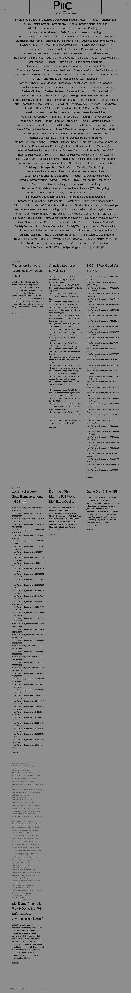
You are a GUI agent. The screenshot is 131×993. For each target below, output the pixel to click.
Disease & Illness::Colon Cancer (37, 83)
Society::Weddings (103, 222)
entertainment (56, 87)
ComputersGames (59, 74)
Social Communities (29, 222)
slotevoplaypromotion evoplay (64, 217)
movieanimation (56, 163)
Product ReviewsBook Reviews (86, 171)
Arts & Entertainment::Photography (45, 24)
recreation (105, 180)
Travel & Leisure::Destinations (96, 234)
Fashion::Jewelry (102, 87)
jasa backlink (105, 154)
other (89, 163)
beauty (85, 32)
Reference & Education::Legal (86, 192)
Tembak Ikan (109, 226)
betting (96, 32)
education (38, 87)
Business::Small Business (34, 45)
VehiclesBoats (101, 243)
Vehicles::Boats (80, 243)
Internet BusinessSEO (100, 150)
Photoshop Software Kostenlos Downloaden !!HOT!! (46, 19)
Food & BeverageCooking (60, 99)
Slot (18, 213)
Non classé (75, 163)
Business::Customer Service (98, 40)
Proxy (76, 180)
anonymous (109, 19)
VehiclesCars (34, 247)
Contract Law (109, 74)
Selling (55, 209)
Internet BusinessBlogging (29, 142)
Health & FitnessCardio (64, 116)
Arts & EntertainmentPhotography (83, 28)
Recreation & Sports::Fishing (48, 184)
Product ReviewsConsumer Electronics (45, 175)
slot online (109, 213)
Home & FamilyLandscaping (71, 129)
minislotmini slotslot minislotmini (97, 158)
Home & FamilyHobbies (57, 125)
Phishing (31, 167)
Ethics (71, 87)
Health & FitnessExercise (97, 116)
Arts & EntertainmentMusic (43, 28)
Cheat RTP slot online (59, 61)
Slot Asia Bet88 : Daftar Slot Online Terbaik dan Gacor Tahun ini (61, 213)
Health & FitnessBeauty (33, 116)
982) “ (83, 19)
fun (17, 104)
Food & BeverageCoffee (27, 99)
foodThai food (87, 99)
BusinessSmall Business (28, 57)
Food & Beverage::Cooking (62, 95)
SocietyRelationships (27, 226)
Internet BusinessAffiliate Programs (81, 137)
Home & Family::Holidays (95, 120)
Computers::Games (28, 70)
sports (94, 226)
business (87, 36)
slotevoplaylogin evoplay (27, 217)
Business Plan (104, 36)
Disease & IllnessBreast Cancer (77, 83)
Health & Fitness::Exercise (42, 112)
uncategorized (58, 243)
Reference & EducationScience (80, 205)
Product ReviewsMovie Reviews (90, 175)
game (48, 104)
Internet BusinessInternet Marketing (87, 146)
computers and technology (89, 66)
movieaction (35, 163)
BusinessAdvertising (65, 45)
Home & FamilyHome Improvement (95, 125)
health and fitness (31, 120)
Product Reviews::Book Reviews (45, 171)
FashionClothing (31, 91)
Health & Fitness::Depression (53, 108)
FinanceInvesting (32, 95)
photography (47, 167)
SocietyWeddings (76, 226)
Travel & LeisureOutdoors (66, 239)
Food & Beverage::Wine (95, 95)
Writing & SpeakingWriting (69, 247)
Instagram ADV (58, 133)
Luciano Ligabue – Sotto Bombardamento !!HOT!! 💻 (27, 496)
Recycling (103, 188)
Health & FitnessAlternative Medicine (83, 112)
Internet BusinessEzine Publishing (42, 146)
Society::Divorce (54, 222)
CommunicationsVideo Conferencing (48, 66)
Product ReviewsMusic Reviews (39, 180)
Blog (58, 36)
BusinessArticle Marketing (96, 45)
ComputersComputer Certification (94, 70)
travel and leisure (31, 243)
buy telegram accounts (60, 57)
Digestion (92, 78)
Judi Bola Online (49, 158)
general (96, 104)
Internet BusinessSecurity (68, 150)
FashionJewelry (54, 91)
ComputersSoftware (86, 74)
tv (46, 243)
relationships (110, 205)
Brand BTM (71, 36)
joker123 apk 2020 (25, 158)
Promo (65, 180)
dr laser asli (106, 83)
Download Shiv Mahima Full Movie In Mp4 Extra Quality (63, 496)
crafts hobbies (52, 78)
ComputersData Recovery (29, 74)
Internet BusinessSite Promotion (37, 154)
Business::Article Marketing (61, 40)
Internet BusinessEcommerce (99, 142)
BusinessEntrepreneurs (95, 49)
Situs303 (111, 209)
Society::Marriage (78, 222)
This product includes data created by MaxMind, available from (54, 230)
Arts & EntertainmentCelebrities (88, 24)
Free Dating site (108, 99)
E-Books (24, 87)
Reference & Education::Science (45, 196)
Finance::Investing (78, 91)
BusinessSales (99, 53)
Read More (15, 314)
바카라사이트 (97, 247)
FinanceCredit (100, 91)
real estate (89, 180)
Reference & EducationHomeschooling (90, 201)
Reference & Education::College (46, 192)
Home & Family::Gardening (61, 120)
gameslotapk (79, 104)
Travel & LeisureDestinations (31, 239)
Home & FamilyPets (103, 129)
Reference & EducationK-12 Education (36, 205)
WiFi (48, 247)
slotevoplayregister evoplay (101, 217)
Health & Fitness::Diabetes (90, 108)
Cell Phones (36, 61)
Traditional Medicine (29, 234)
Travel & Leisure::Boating (60, 234)
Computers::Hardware (57, 70)
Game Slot (61, 104)
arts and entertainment (43, 32)
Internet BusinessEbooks (63, 142)
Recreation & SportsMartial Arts (41, 188)
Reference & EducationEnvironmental (40, 201)
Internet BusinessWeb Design (77, 154)
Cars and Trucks (87, 57)
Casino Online (108, 57)
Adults (94, 19)
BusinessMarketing (75, 53)
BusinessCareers (32, 49)
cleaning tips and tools (88, 61)
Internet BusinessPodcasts (34, 150)
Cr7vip (36, 78)
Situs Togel (96, 209)
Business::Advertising (29, 40)
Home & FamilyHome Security (33, 129)
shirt (65, 209)
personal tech (104, 163)
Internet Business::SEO (43, 137)
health (29, 108)
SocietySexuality (53, 226)
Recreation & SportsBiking (84, 184)
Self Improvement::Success (30, 209)
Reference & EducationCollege (86, 196)
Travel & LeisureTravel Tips (101, 239)
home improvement (34, 133)
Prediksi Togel (97, 167)
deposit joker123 (74, 78)
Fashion (84, 87)
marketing (68, 158)
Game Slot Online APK (102, 491)
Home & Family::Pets (27, 125)
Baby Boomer (69, 32)
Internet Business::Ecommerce (89, 133)
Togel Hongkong (104, 230)
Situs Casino (78, 209)
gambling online (32, 104)
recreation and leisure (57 (78, 188)
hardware (110, 104)
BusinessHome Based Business (42, 53)
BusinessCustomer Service (62, 49)
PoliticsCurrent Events (72, 167)
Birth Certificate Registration (35, 36)
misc (22, 163)
